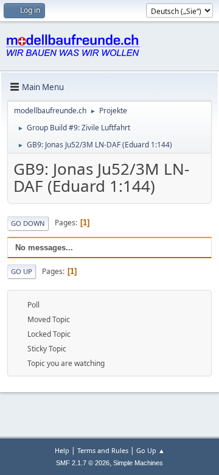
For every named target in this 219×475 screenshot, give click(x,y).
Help (62, 450)
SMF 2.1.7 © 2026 (82, 462)
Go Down (28, 223)
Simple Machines (138, 462)
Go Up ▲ (150, 450)
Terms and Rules (102, 450)
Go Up (21, 271)
